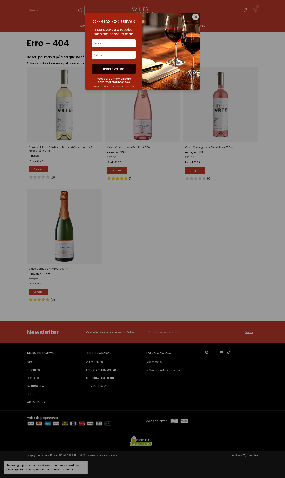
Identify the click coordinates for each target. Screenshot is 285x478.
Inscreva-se (113, 68)
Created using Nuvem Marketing (114, 86)
